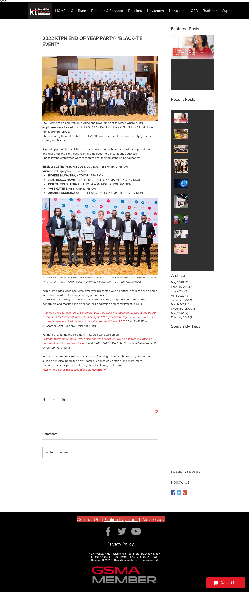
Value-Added (192, 471)
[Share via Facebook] (44, 399)
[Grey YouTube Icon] (136, 531)
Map (155, 553)
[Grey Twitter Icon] (122, 531)
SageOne (176, 471)
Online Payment (121, 519)
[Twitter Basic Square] (179, 492)
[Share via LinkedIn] (63, 399)
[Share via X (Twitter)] (54, 399)
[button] (78, 10)
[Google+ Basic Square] (185, 492)
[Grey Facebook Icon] (108, 531)
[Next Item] (207, 47)
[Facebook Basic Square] (173, 492)
